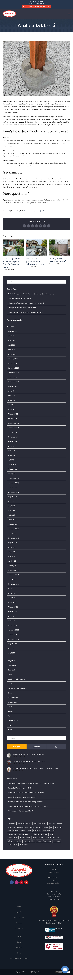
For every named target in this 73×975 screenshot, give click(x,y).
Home (19, 906)
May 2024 (11, 455)
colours (59, 823)
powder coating (13, 837)
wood (16, 844)
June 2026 (11, 340)
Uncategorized (13, 720)
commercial (11, 827)
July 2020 (11, 616)
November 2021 (13, 575)
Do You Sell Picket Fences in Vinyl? (19, 298)
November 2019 (13, 630)
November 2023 (13, 483)
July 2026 (11, 336)
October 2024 (12, 432)
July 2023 (11, 501)
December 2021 (13, 570)
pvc (58, 837)
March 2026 (12, 354)
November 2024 (13, 428)
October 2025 (12, 377)
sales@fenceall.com (54, 883)
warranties (57, 841)
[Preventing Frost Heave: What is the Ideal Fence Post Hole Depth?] (9, 769)
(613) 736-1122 (54, 872)
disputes (45, 827)
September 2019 (13, 639)
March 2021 (12, 602)
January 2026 (12, 363)
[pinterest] (21, 882)
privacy (41, 837)
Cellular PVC (12, 665)
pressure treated (25, 837)
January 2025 (12, 418)
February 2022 (13, 566)
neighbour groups (23, 834)
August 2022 (12, 543)
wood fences (24, 844)
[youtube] (26, 882)
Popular (16, 747)
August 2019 (12, 644)
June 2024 (11, 451)
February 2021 (13, 607)
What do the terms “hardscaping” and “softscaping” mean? (28, 806)
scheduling (18, 841)
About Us (19, 912)
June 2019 (11, 653)
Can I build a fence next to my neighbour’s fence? (29, 761)
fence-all (7, 211)
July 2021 (11, 589)
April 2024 (11, 460)
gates (29, 830)
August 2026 (12, 331)
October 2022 (12, 533)
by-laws (28, 823)
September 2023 (13, 492)
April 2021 (11, 598)
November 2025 (13, 373)
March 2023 (12, 520)
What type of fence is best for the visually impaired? (25, 312)
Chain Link (11, 670)
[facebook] (12, 882)
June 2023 (11, 506)
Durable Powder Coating (16, 679)
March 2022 (12, 561)
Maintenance (12, 702)
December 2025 (13, 368)
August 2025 (12, 386)
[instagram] (17, 882)
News (10, 707)
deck (26, 827)
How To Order (19, 917)
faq (61, 827)
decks (32, 827)
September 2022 (13, 538)
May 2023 (11, 510)
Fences (10, 684)
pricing (34, 837)
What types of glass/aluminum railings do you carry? (36, 247)
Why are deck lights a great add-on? (20, 811)
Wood (10, 730)
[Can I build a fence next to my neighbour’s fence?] (9, 761)
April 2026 (11, 350)
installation (36, 830)
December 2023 (13, 478)
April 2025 (11, 405)
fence (9, 830)
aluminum (20, 823)
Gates (10, 693)
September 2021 (13, 584)
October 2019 (12, 634)
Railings (10, 711)
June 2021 (11, 593)
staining (31, 841)
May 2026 (11, 345)
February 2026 (13, 359)
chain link (52, 823)
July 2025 (11, 391)
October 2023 (12, 487)
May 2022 (11, 552)
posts (51, 834)
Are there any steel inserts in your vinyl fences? (28, 754)
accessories (11, 823)
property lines (50, 837)
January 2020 (12, 625)
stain (25, 841)
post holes (44, 834)
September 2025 (13, 382)
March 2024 (12, 464)
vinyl (49, 841)
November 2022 (13, 529)
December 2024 (13, 423)
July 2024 (11, 446)
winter (10, 844)
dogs (56, 827)
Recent (36, 747)
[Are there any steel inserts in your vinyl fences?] (9, 754)
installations (46, 830)
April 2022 (11, 556)
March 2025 (12, 409)
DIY (51, 827)
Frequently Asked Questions (37, 211)
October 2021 (12, 579)
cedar (35, 823)
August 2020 (12, 612)
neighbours (35, 834)
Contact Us (19, 928)
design (38, 827)
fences (23, 830)
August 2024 (12, 441)
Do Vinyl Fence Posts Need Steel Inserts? (59, 247)
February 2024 (13, 469)
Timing (39, 841)
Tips (9, 716)
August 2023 (12, 497)
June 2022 (11, 547)
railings (10, 841)
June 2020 (11, 621)
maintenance (12, 834)
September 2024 (13, 437)
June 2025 (11, 396)
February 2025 (13, 414)
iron (54, 830)
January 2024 (12, 474)
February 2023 (13, 524)
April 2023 (11, 515)
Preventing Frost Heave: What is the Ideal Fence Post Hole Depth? (35, 768)
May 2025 (11, 400)
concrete (20, 827)
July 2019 (11, 648)
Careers (19, 923)
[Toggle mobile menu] (69, 14)
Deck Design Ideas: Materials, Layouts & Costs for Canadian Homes (13, 247)
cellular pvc (43, 823)
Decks (26, 211)
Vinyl (9, 725)
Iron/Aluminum (13, 697)
